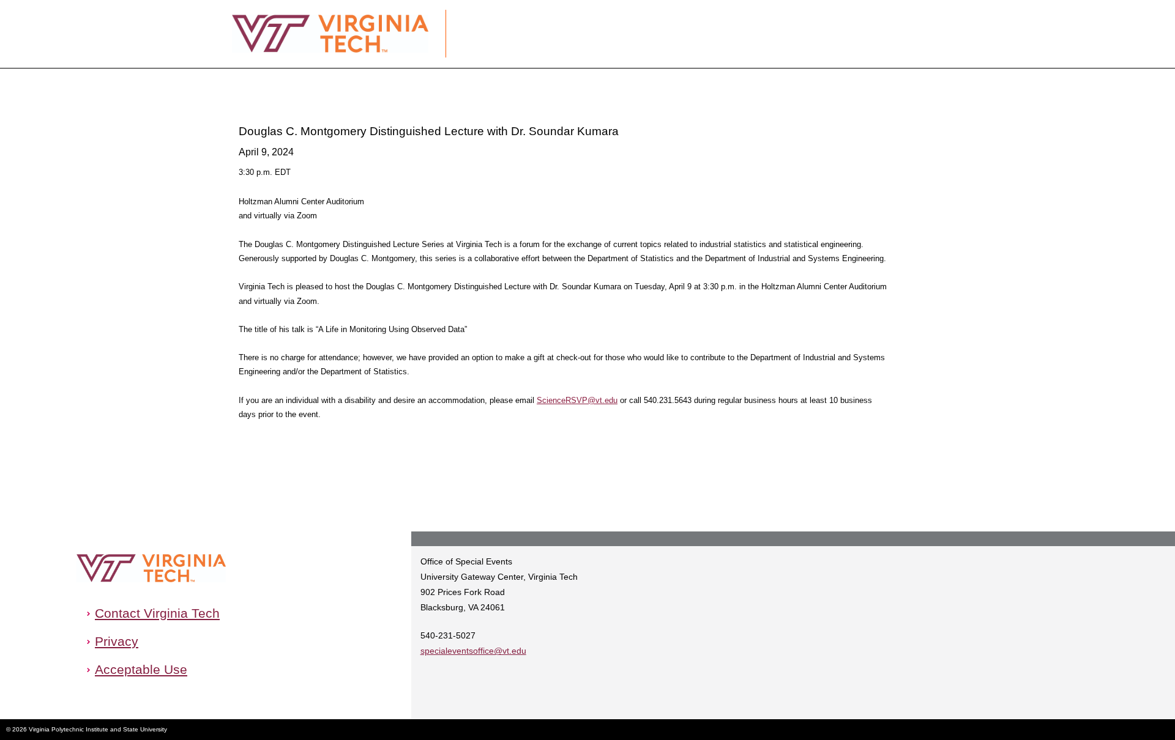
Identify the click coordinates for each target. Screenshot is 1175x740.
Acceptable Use (141, 669)
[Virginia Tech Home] (151, 568)
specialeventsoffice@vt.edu (473, 651)
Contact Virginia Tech (157, 613)
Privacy (116, 641)
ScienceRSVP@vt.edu (577, 400)
